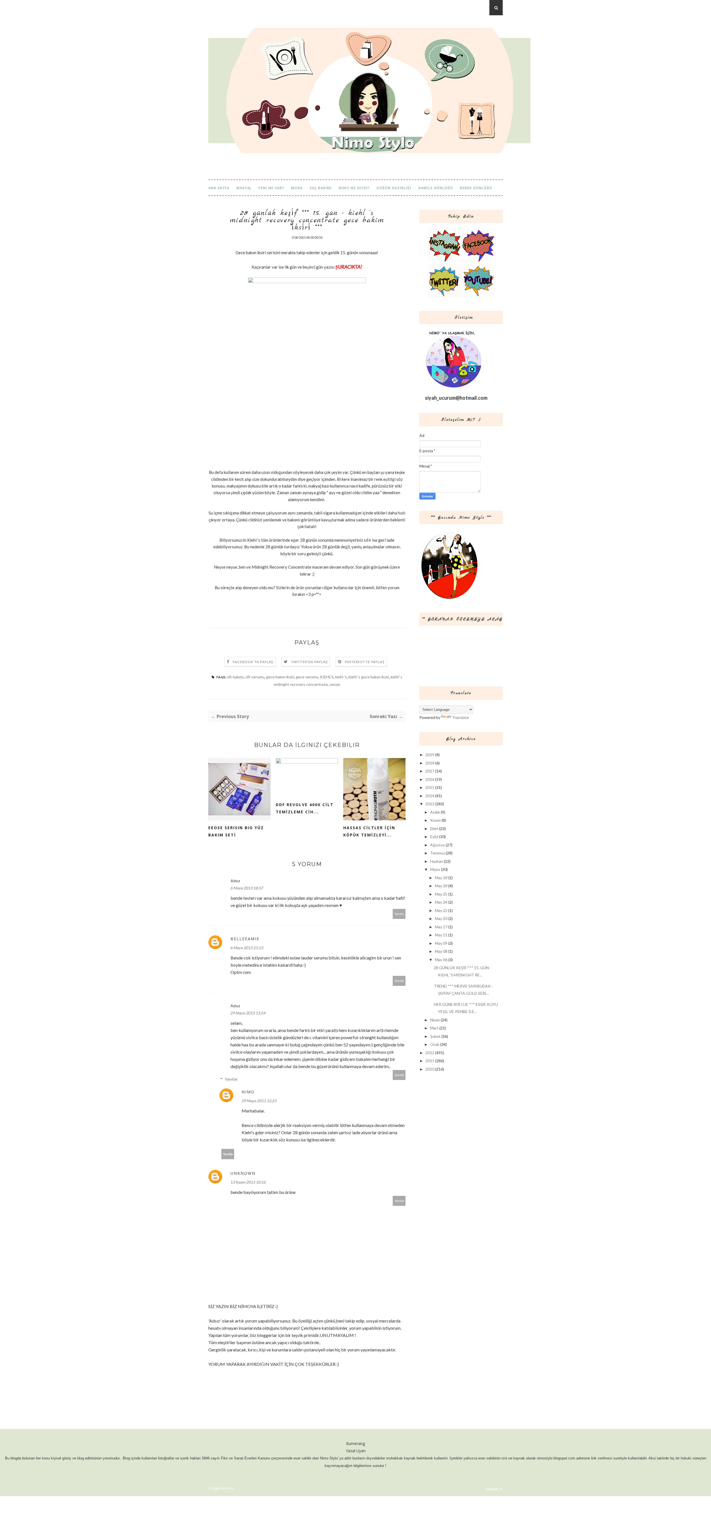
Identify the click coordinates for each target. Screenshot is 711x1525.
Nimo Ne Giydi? (354, 188)
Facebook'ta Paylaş (253, 662)
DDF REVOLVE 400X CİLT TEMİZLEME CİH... (305, 808)
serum (334, 684)
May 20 (441, 918)
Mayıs (435, 869)
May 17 (441, 926)
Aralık (435, 812)
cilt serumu (254, 676)
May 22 (441, 910)
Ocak (434, 1044)
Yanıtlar (231, 1079)
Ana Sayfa (218, 188)
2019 (429, 754)
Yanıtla (399, 914)
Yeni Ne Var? (271, 188)
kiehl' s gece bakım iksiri (369, 676)
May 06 (441, 959)
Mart (434, 1028)
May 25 (441, 894)
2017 (429, 771)
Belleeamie (245, 938)
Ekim (434, 828)
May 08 (441, 951)
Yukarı (492, 1489)
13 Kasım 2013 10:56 (248, 1182)
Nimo (248, 1091)
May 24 (441, 902)
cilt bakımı (235, 676)
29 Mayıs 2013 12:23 (259, 1100)
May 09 (441, 943)
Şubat (435, 1036)
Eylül (434, 836)
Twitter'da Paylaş (309, 662)
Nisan (435, 1020)
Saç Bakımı (321, 188)
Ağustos (437, 844)
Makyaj (243, 188)
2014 (429, 795)
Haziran (436, 861)
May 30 (441, 877)
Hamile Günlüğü (435, 188)
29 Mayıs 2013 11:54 (248, 1013)
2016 (429, 779)
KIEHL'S (327, 676)
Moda (297, 188)
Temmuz (437, 853)
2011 (429, 1060)
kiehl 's (341, 676)
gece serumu (307, 676)
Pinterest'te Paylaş (365, 662)
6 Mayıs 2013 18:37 (247, 888)
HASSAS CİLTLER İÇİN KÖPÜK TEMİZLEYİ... (369, 831)
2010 (429, 1069)
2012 (429, 1052)
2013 (429, 803)
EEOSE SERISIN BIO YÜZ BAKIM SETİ (236, 831)
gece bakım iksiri (280, 676)
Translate (460, 717)
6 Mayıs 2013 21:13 (247, 947)
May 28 (441, 885)
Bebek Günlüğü (476, 188)
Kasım (435, 820)
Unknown (243, 1173)
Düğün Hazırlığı (394, 188)
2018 (429, 763)
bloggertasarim (221, 1488)
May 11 (441, 934)
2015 (429, 787)
